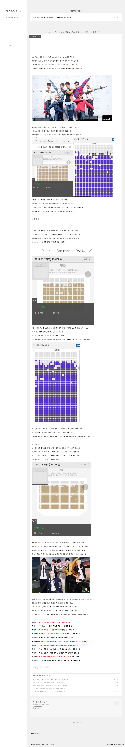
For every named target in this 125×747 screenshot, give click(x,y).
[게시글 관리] (39, 667)
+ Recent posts (35, 733)
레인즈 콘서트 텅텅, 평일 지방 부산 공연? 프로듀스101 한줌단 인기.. (52, 17)
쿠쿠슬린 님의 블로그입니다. (41, 704)
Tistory (113, 744)
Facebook (43, 744)
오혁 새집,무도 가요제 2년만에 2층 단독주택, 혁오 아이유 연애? (49, 685)
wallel (123, 744)
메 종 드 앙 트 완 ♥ (13, 11)
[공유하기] (37, 667)
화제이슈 (8, 46)
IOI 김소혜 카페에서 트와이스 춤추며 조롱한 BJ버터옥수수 (48, 691)
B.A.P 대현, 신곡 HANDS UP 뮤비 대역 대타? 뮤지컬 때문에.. (48, 688)
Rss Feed (33, 744)
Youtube (47, 744)
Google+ (52, 744)
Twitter (38, 744)
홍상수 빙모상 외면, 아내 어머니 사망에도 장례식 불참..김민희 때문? (50, 680)
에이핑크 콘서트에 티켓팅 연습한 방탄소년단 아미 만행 (47, 682)
